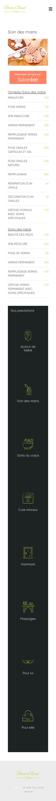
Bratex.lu (18, 787)
